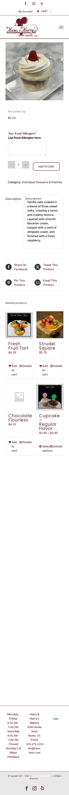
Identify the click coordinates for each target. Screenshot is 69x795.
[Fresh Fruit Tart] (19, 324)
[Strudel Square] (49, 324)
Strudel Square (47, 346)
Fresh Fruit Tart (18, 346)
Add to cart (46, 166)
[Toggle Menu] (61, 27)
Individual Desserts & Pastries (42, 182)
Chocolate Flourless (20, 418)
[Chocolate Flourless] (19, 396)
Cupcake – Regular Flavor (49, 422)
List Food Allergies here (24, 137)
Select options (46, 448)
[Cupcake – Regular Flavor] (49, 396)
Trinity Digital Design (41, 776)
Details (26, 366)
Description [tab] (13, 199)
